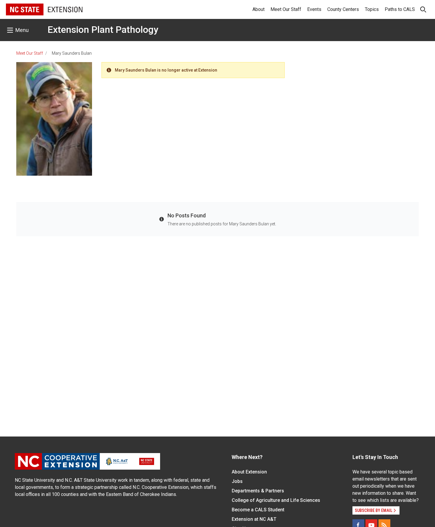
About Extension (249, 472)
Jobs (237, 481)
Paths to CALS (400, 9)
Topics (372, 9)
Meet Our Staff (285, 9)
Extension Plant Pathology (103, 29)
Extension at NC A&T (254, 519)
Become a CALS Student (258, 510)
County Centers (343, 9)
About (258, 9)
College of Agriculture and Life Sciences (276, 500)
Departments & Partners (258, 491)
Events (314, 9)
